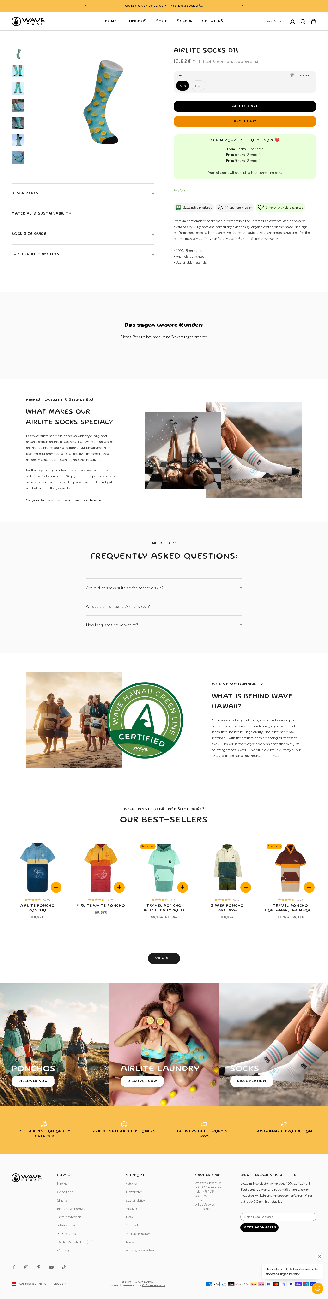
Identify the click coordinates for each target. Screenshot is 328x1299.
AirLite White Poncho (100, 906)
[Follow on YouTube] (51, 1267)
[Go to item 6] (18, 140)
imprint (62, 1183)
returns (131, 1183)
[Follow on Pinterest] (38, 1267)
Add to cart (245, 106)
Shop (161, 21)
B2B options (66, 1233)
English (272, 21)
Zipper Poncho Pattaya (227, 908)
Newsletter (134, 1191)
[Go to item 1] (18, 53)
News (130, 1241)
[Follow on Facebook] (14, 1267)
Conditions (65, 1191)
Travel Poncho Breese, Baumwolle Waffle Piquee (163, 908)
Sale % (184, 21)
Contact (132, 1224)
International (66, 1224)
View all (164, 958)
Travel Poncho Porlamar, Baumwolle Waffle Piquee (290, 908)
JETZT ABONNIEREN (259, 1227)
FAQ (129, 1216)
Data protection (69, 1216)
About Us (212, 21)
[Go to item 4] (18, 105)
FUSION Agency (153, 1285)
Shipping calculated (226, 61)
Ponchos (136, 21)
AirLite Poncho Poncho (37, 908)
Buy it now (245, 121)
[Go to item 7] (18, 157)
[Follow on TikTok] (63, 1267)
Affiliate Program (138, 1233)
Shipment (64, 1199)
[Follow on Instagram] (26, 1267)
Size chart (303, 74)
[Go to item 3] (18, 88)
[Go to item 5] (18, 123)
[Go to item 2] (18, 71)
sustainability (135, 1199)
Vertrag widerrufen (140, 1249)
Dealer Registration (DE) (75, 1241)
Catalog (63, 1249)
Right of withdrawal (71, 1208)
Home (111, 21)
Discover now (33, 1081)
